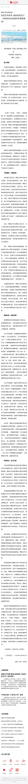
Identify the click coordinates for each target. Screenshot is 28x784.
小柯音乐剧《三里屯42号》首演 (12, 695)
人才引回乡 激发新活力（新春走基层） (12, 730)
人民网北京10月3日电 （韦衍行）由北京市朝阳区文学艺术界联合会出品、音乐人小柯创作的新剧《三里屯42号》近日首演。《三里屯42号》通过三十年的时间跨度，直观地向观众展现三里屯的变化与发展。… (13, 701)
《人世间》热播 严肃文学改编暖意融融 (12, 724)
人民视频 (4, 773)
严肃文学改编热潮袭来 (7, 737)
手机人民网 (17, 764)
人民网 (2, 7)
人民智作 (17, 773)
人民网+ (10, 764)
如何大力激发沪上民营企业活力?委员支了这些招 (14, 734)
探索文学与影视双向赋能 (8, 718)
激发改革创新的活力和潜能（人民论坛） (12, 721)
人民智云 (10, 773)
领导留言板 (23, 764)
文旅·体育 (7, 7)
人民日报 (4, 764)
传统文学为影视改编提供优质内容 (10, 747)
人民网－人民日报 (21, 30)
